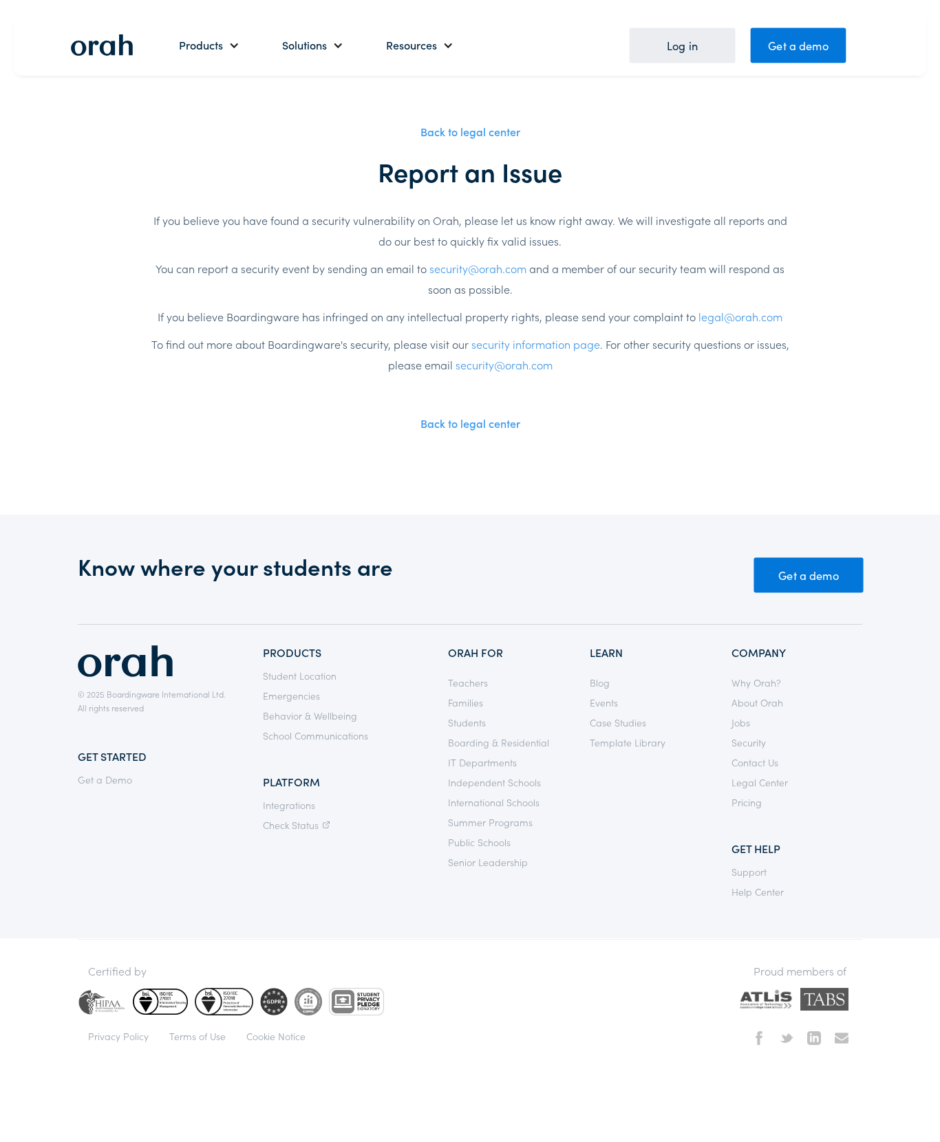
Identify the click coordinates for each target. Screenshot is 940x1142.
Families (465, 702)
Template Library (627, 742)
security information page (535, 344)
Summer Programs (490, 822)
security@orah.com (477, 268)
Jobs (740, 722)
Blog (600, 682)
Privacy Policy (118, 1036)
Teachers (468, 682)
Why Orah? (756, 682)
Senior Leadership (488, 862)
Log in (682, 44)
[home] (102, 45)
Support (749, 872)
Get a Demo (105, 779)
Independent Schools (494, 782)
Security (748, 742)
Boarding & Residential (498, 742)
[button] (209, 45)
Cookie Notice (276, 1036)
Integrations (289, 805)
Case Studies (618, 722)
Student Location (300, 675)
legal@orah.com (740, 316)
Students (467, 722)
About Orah (757, 702)
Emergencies (291, 695)
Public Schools (479, 842)
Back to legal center (470, 131)
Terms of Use (197, 1036)
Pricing (746, 802)
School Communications (315, 735)
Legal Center (759, 782)
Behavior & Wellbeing (310, 715)
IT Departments (482, 762)
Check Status (291, 825)
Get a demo (798, 44)
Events (604, 702)
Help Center (757, 891)
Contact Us (754, 762)
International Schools (494, 802)
